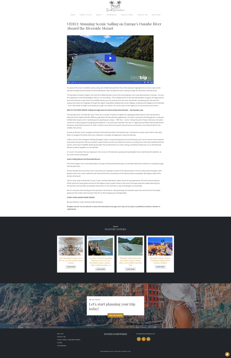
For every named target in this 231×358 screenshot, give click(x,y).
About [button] (98, 15)
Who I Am (60, 334)
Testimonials (61, 345)
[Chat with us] (227, 354)
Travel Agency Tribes (125, 351)
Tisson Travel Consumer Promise (68, 340)
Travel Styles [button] (85, 15)
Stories (59, 343)
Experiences (112, 15)
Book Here (156, 15)
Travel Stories (127, 15)
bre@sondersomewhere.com (146, 334)
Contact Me (143, 15)
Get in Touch (115, 315)
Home (73, 15)
